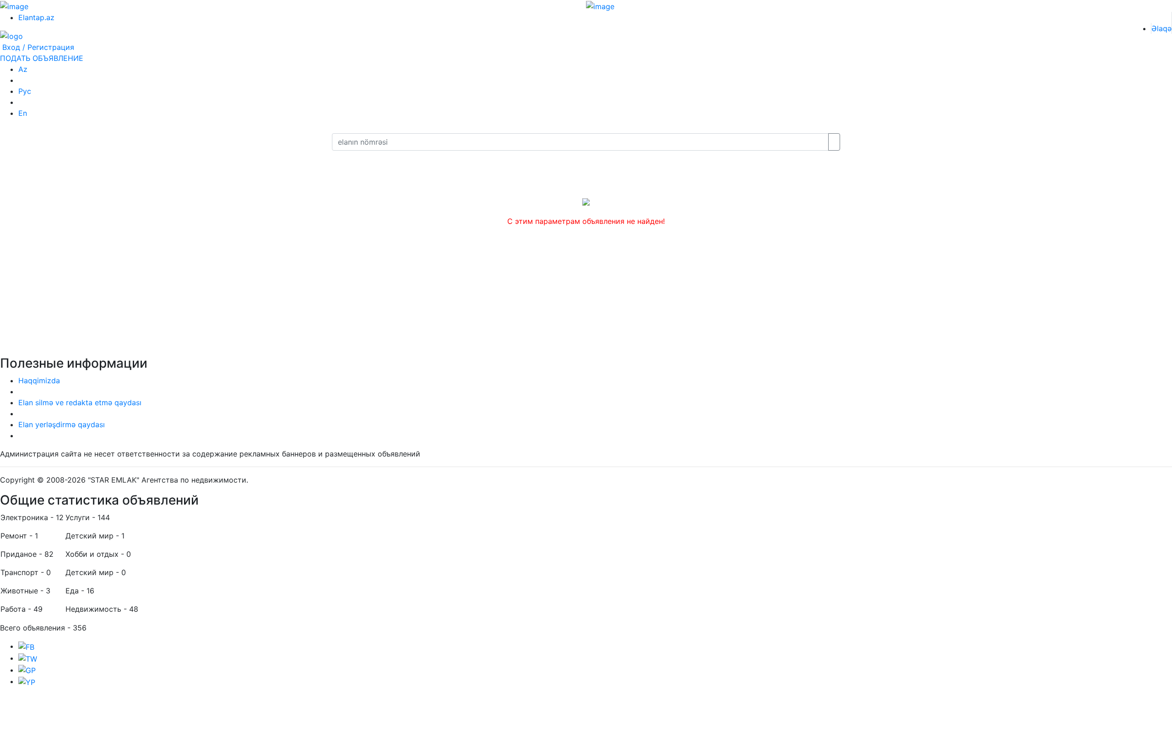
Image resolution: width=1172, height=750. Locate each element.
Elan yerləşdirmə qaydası (61, 424)
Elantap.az (36, 17)
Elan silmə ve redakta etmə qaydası (79, 402)
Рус (24, 91)
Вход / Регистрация (37, 47)
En (22, 113)
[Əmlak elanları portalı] (11, 35)
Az (22, 69)
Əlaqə (1161, 28)
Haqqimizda (39, 380)
